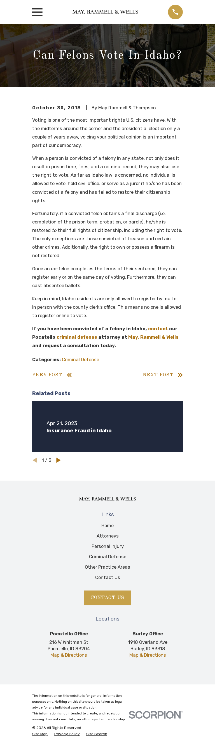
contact (158, 328)
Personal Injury (108, 546)
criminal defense (77, 337)
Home (107, 525)
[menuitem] (40, 734)
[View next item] (58, 460)
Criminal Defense (80, 359)
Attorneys (108, 536)
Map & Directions (68, 655)
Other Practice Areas (107, 567)
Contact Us (107, 577)
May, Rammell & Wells (153, 337)
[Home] (105, 12)
